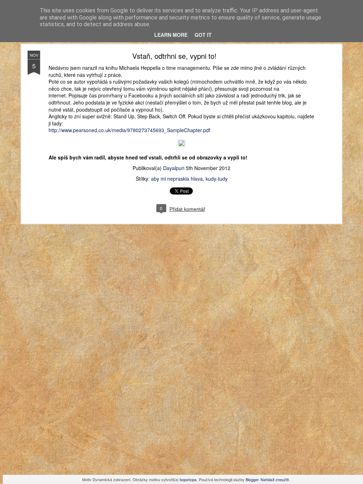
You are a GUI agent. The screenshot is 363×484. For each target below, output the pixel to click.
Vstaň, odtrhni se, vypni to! (174, 56)
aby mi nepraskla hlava (177, 178)
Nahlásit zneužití (275, 479)
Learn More (171, 34)
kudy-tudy (217, 178)
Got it (203, 34)
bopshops (188, 479)
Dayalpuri (173, 167)
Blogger (252, 479)
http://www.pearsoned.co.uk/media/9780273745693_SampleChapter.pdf (129, 130)
